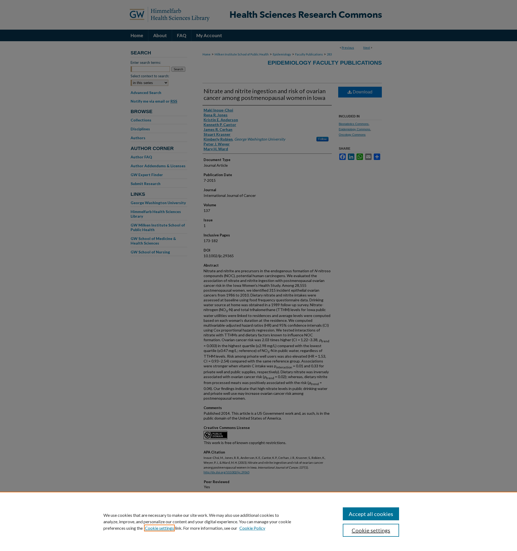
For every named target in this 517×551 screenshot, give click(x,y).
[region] (258, 521)
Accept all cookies (371, 514)
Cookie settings (159, 528)
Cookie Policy (252, 528)
